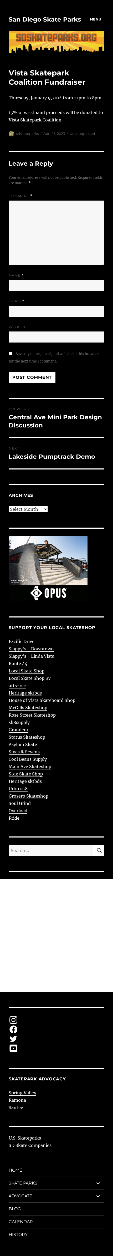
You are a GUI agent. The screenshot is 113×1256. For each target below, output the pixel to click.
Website (18, 327)
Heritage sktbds (25, 693)
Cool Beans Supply (28, 759)
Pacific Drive (21, 641)
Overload (18, 810)
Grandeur (18, 729)
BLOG (15, 1208)
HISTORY (18, 1234)
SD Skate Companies (30, 1145)
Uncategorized (82, 133)
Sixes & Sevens (24, 751)
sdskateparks (27, 133)
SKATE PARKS (23, 1183)
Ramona (17, 1100)
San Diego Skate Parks (45, 19)
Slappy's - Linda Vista (31, 656)
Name (16, 275)
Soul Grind (20, 803)
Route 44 (18, 663)
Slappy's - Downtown (31, 648)
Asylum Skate (23, 744)
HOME (15, 1170)
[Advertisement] (56, 935)
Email (16, 301)
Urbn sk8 (18, 788)
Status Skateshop (27, 737)
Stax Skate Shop (26, 774)
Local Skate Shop (26, 670)
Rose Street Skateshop (32, 715)
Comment (21, 196)
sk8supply (19, 722)
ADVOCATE (20, 1195)
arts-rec (17, 685)
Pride (14, 818)
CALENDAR (21, 1221)
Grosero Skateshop (28, 796)
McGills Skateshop (28, 707)
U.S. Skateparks (25, 1138)
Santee (16, 1107)
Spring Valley (22, 1092)
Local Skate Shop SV (30, 678)
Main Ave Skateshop (30, 766)
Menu (95, 19)
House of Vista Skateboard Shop (42, 700)
